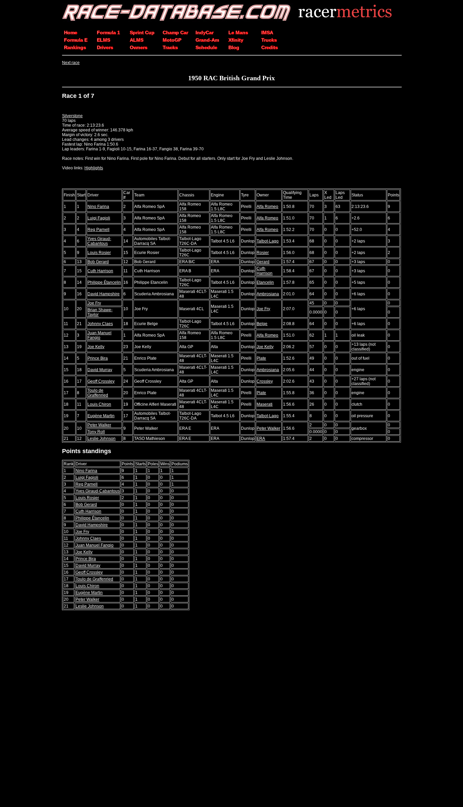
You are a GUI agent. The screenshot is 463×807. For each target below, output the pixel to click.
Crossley (265, 381)
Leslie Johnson (101, 438)
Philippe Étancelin (104, 282)
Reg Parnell (98, 229)
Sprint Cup (142, 32)
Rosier (263, 252)
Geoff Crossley (101, 381)
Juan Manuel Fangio (99, 335)
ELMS (103, 40)
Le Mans (238, 32)
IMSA (267, 32)
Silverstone (72, 115)
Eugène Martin (101, 415)
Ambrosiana (268, 294)
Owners (138, 47)
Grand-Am (207, 40)
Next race (71, 62)
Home (70, 32)
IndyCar (205, 32)
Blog (233, 47)
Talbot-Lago (268, 241)
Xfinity (235, 40)
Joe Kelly (95, 346)
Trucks (269, 40)
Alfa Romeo (267, 206)
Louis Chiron (99, 404)
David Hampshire (103, 294)
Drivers (105, 47)
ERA (261, 438)
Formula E (75, 40)
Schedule (206, 47)
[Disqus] (231, 709)
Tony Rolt (96, 431)
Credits (269, 47)
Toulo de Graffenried (97, 393)
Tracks (170, 47)
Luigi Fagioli (98, 218)
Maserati (265, 404)
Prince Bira (97, 358)
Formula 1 (108, 32)
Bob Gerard (98, 261)
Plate (261, 358)
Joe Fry (94, 303)
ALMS (136, 40)
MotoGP (172, 40)
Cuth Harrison (100, 271)
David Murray (99, 369)
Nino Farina (98, 206)
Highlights (93, 168)
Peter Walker (99, 425)
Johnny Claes (100, 323)
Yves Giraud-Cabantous (99, 241)
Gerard (263, 261)
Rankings (75, 47)
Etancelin (265, 282)
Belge (262, 323)
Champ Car (175, 32)
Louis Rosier (99, 252)
